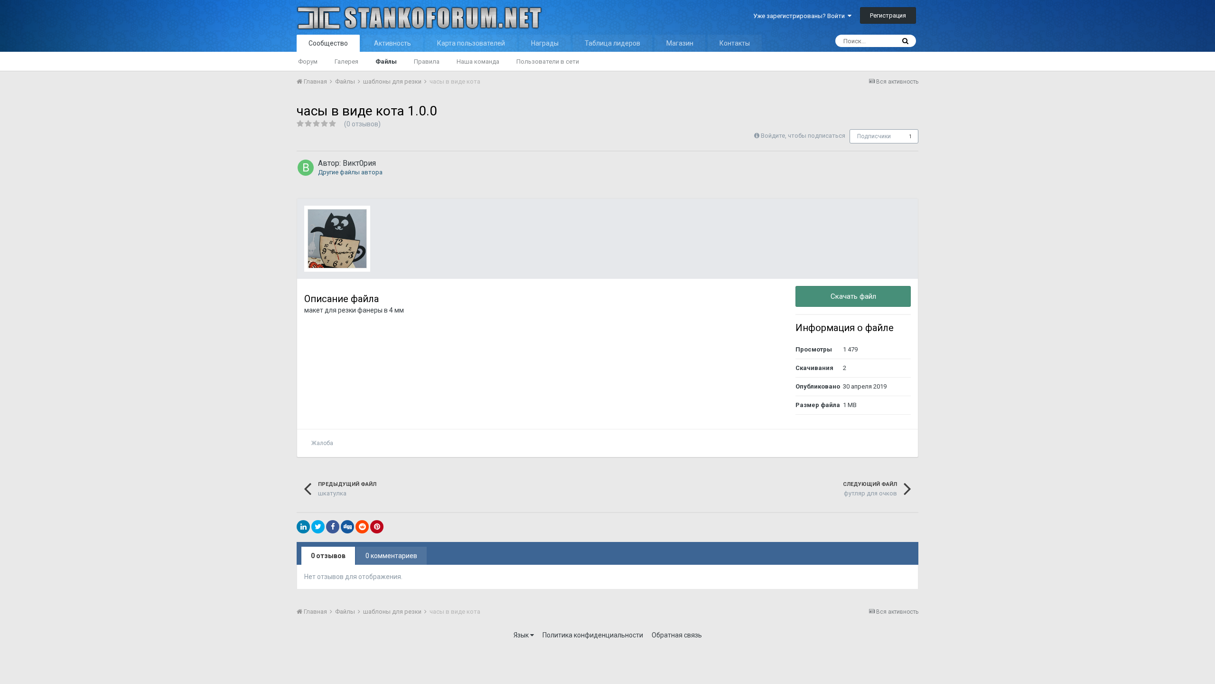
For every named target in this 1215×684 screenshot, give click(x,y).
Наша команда (478, 61)
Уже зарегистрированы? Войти (800, 15)
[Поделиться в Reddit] (362, 526)
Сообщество (328, 43)
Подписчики (874, 136)
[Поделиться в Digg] (347, 526)
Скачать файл (853, 296)
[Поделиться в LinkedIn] (303, 526)
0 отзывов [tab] (328, 556)
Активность (392, 43)
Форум (308, 61)
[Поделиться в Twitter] (318, 526)
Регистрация (888, 15)
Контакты (735, 43)
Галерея (346, 61)
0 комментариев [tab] (391, 556)
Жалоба (322, 443)
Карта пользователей (471, 43)
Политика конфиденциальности (592, 635)
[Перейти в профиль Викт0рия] (306, 168)
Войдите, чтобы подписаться (803, 135)
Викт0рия (359, 163)
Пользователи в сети (547, 61)
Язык (522, 635)
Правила (426, 61)
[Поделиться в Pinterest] (376, 526)
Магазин (679, 43)
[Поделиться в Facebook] (332, 526)
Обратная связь (677, 635)
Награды (545, 43)
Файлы (386, 61)
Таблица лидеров (612, 43)
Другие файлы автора (350, 172)
